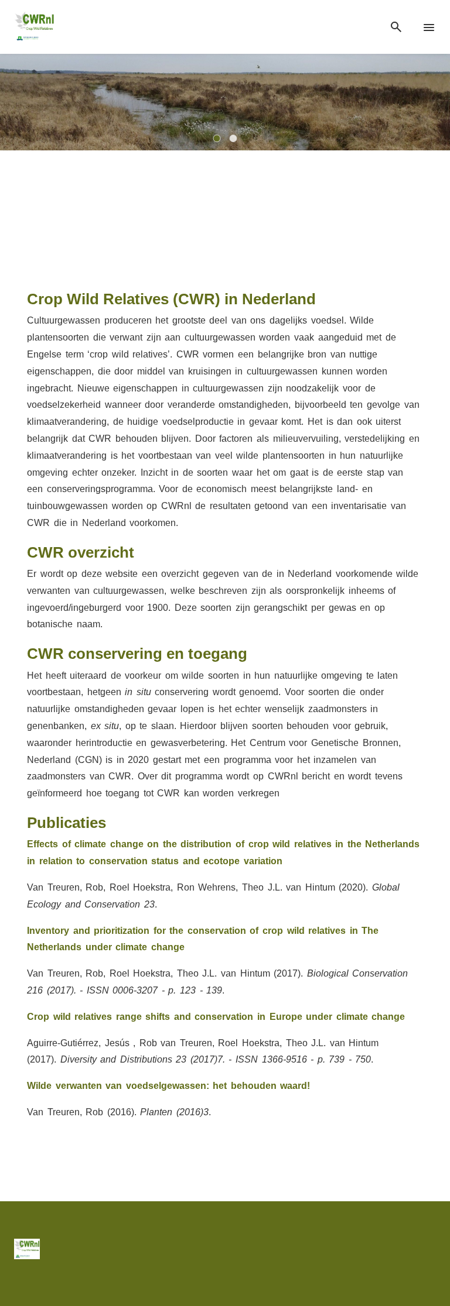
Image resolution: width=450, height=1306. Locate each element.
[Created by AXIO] (427, 1248)
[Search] (396, 27)
